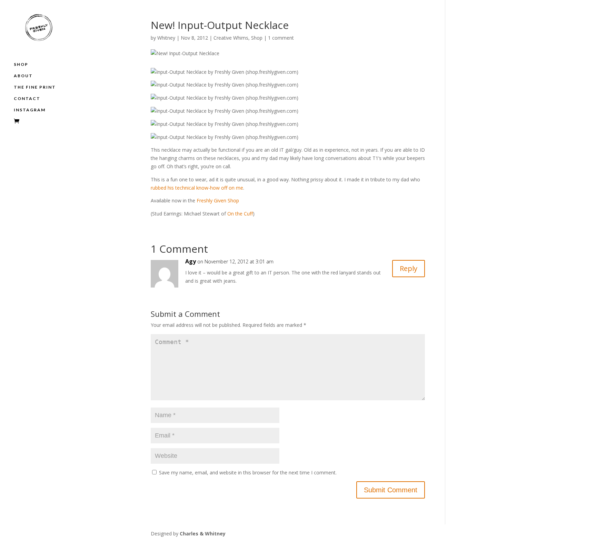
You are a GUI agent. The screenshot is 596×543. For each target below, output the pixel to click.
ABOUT (23, 75)
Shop (21, 64)
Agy (190, 261)
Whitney (166, 37)
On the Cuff (240, 213)
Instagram (30, 110)
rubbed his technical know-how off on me (197, 187)
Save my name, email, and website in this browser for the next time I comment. (248, 472)
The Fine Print (35, 87)
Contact (27, 98)
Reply (408, 268)
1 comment (281, 37)
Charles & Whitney (203, 533)
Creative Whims (230, 37)
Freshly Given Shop (218, 200)
